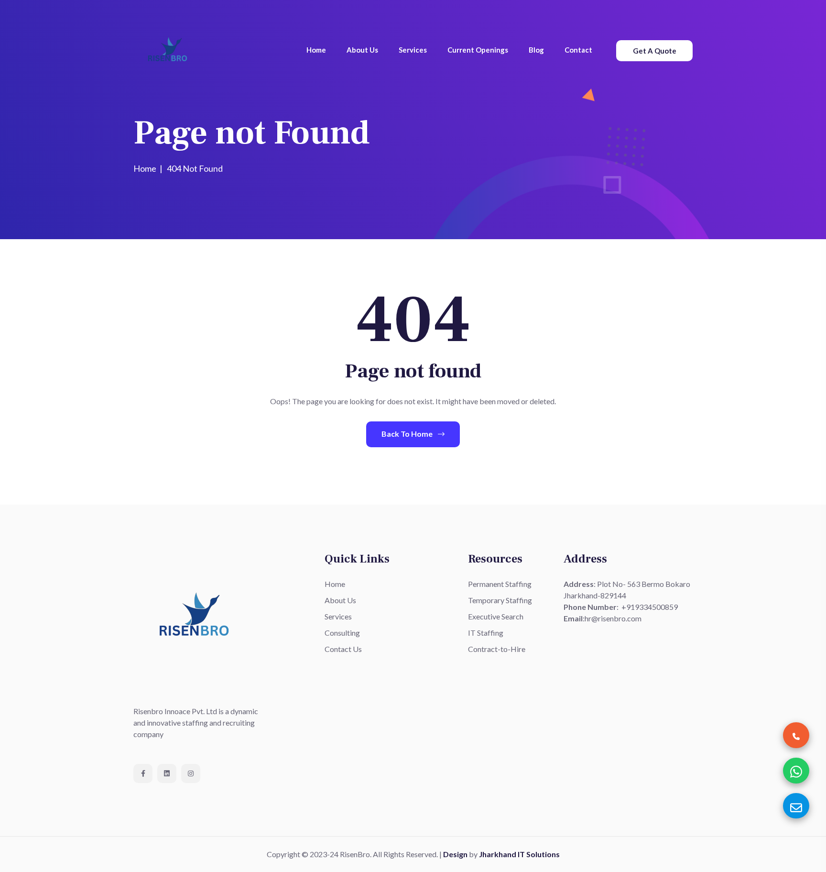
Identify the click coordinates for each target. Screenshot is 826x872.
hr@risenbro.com (613, 618)
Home (316, 49)
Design (455, 854)
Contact (578, 49)
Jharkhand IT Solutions (519, 854)
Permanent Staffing (500, 583)
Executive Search (495, 616)
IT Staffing (485, 632)
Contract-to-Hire (496, 648)
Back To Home (407, 433)
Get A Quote (654, 50)
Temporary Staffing (500, 600)
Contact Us (343, 648)
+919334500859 (649, 606)
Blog (536, 49)
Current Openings (477, 49)
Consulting (342, 632)
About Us (362, 49)
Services (413, 49)
